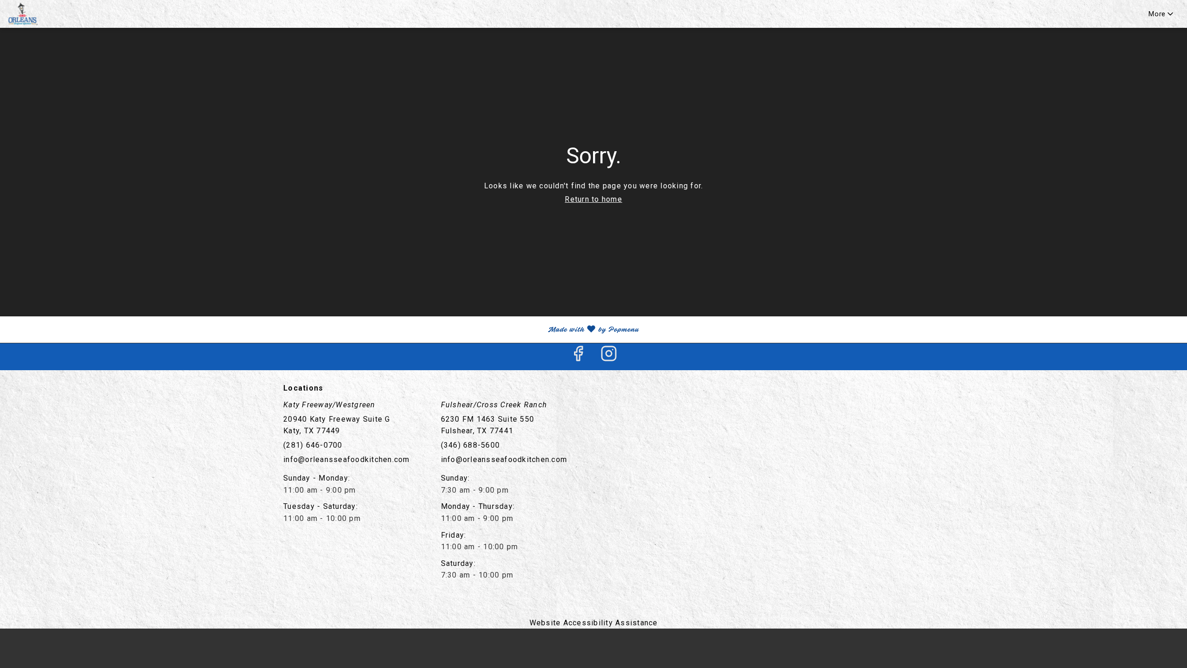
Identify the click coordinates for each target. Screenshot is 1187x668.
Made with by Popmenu (323, 329)
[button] (1162, 14)
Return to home (593, 199)
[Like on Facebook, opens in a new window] (578, 356)
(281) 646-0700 (313, 445)
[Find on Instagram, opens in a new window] (608, 356)
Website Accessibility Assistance (594, 622)
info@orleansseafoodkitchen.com (346, 459)
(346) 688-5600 (470, 445)
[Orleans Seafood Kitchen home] (49, 14)
